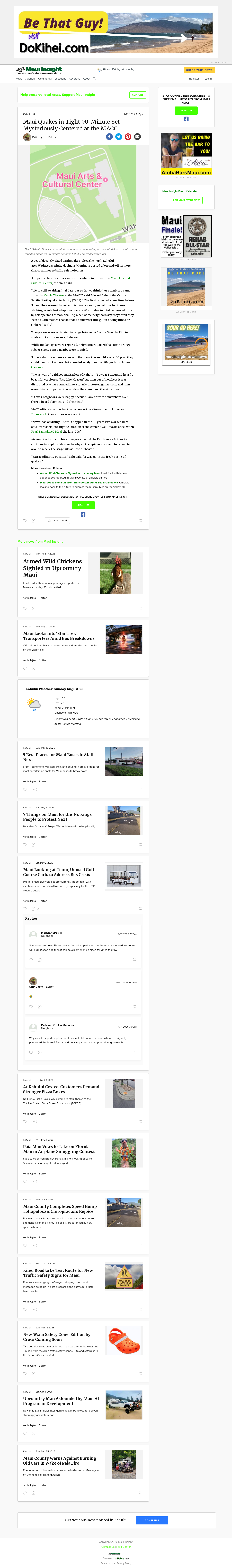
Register (194, 78)
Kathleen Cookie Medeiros (58, 1025)
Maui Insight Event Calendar (179, 191)
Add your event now (186, 200)
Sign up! (83, 505)
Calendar (30, 78)
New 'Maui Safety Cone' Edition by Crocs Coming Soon (57, 1337)
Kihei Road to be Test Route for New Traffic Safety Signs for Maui (58, 1273)
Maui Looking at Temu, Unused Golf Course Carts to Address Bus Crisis (58, 872)
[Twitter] (118, 136)
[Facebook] (109, 136)
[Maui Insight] (45, 69)
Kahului (27, 553)
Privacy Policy (124, 1563)
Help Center (123, 1547)
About (86, 78)
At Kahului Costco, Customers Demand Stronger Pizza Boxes (61, 1089)
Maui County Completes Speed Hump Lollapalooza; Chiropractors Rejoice (60, 1209)
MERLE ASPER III (51, 933)
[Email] (137, 136)
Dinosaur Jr (39, 414)
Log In (208, 78)
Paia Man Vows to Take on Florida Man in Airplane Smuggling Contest (59, 1149)
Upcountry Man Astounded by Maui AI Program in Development (61, 1401)
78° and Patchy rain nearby (118, 69)
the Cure (37, 367)
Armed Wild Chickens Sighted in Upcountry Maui (52, 568)
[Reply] (34, 520)
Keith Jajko (39, 137)
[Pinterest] (128, 136)
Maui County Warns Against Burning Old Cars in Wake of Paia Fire (59, 1461)
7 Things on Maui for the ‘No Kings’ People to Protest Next (58, 817)
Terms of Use (108, 1563)
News (18, 78)
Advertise (74, 78)
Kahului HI (29, 114)
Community (45, 78)
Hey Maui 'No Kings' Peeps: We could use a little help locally (59, 826)
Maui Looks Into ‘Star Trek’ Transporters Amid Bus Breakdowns (59, 636)
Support (137, 94)
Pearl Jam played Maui (46, 431)
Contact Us (107, 1547)
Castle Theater (54, 295)
